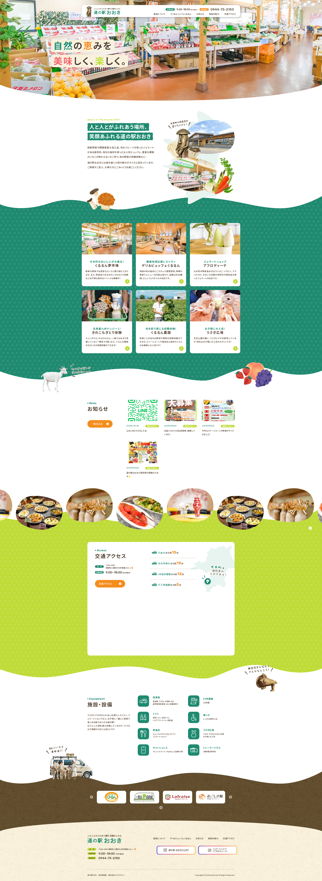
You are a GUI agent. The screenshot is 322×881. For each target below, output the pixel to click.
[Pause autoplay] (310, 528)
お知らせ (200, 838)
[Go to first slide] (230, 797)
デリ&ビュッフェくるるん (180, 838)
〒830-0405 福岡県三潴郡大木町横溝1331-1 (116, 849)
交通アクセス (229, 838)
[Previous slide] (91, 797)
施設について (159, 838)
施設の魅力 (213, 838)
